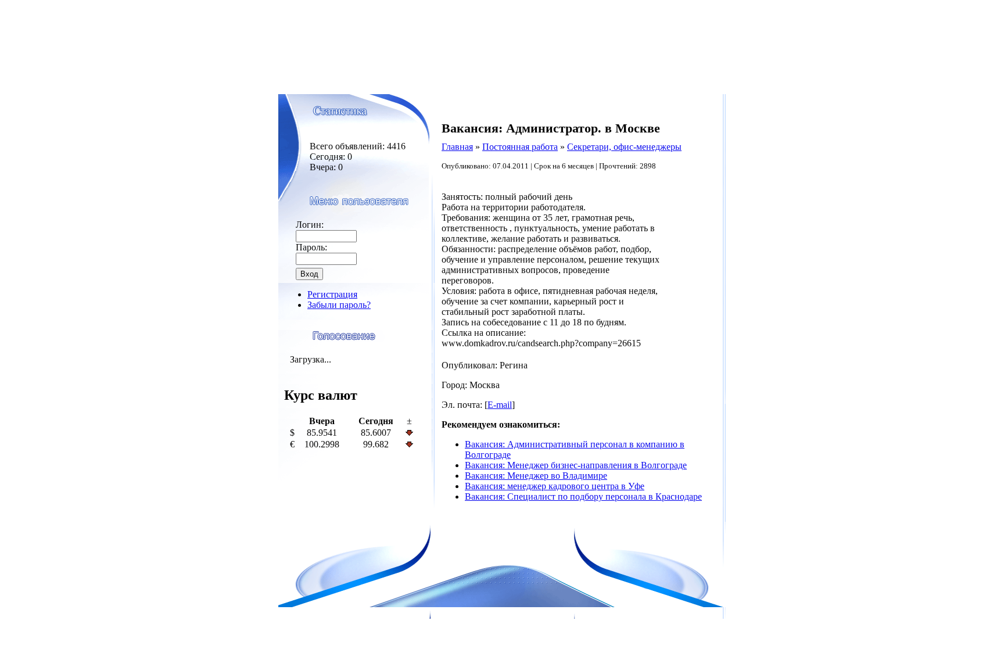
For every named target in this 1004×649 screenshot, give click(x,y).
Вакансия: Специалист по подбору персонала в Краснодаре (583, 496)
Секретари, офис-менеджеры (624, 147)
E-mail (499, 405)
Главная (457, 147)
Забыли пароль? (339, 305)
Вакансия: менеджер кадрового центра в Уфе (554, 486)
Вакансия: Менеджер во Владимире (536, 476)
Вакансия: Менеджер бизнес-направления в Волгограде (576, 465)
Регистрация (332, 294)
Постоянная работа (520, 147)
